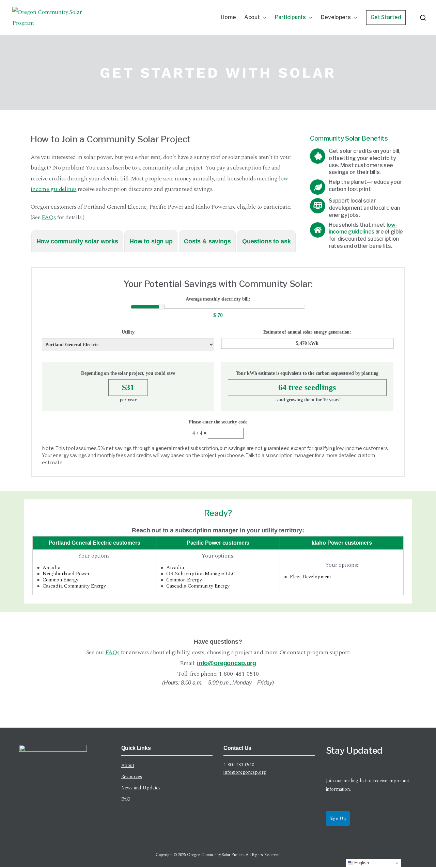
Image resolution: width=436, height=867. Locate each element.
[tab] (77, 241)
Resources (131, 776)
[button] (263, 17)
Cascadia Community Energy (74, 586)
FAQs (49, 217)
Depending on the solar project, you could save (128, 373)
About (252, 17)
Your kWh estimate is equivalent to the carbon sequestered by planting (307, 373)
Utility (128, 332)
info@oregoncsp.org (226, 663)
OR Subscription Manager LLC (200, 574)
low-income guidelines (363, 228)
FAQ (126, 799)
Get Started (386, 17)
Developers (336, 17)
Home (228, 17)
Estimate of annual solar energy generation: (307, 332)
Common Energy (60, 580)
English (361, 862)
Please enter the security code (218, 421)
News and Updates (141, 787)
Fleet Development (310, 577)
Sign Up (338, 818)
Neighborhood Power (66, 574)
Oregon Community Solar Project (215, 855)
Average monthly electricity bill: (218, 299)
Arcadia (52, 568)
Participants (290, 17)
